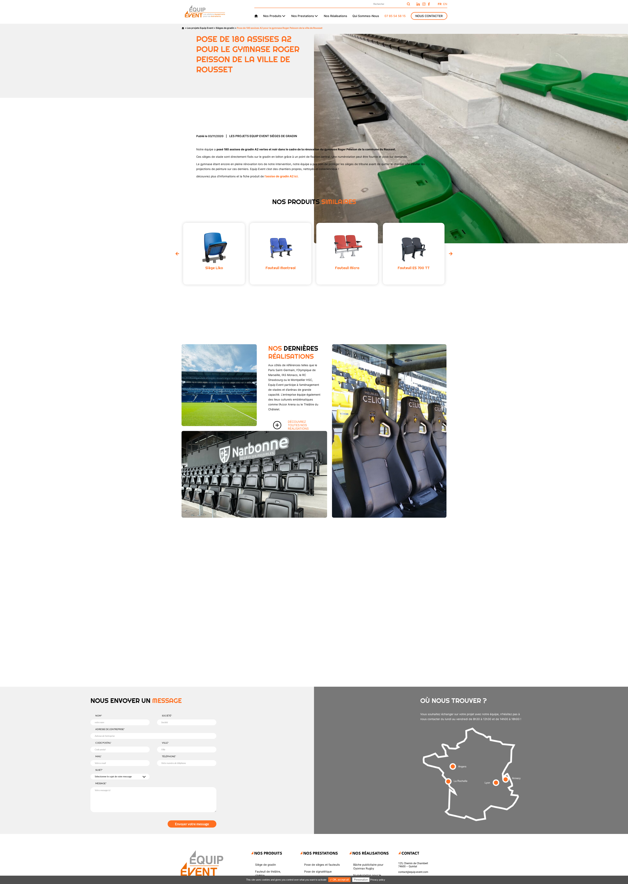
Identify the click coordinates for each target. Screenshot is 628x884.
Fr (440, 4)
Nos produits (272, 16)
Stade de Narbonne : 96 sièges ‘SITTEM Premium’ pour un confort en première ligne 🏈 (234, 487)
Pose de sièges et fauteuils (322, 864)
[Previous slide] (177, 254)
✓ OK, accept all (339, 879)
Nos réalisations (335, 16)
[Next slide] (450, 254)
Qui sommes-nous (365, 16)
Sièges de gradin (225, 28)
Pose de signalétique (318, 871)
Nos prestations (302, 16)
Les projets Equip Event (200, 28)
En (445, 4)
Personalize (361, 879)
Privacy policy (377, 879)
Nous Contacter (429, 16)
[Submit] (408, 4)
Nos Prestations (320, 854)
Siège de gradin (265, 864)
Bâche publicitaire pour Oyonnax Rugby (368, 866)
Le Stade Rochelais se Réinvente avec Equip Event (386, 470)
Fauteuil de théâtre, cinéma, (268, 873)
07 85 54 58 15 (395, 16)
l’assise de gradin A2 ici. (282, 176)
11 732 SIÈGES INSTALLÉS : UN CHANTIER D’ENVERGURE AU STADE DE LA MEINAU (218, 378)
